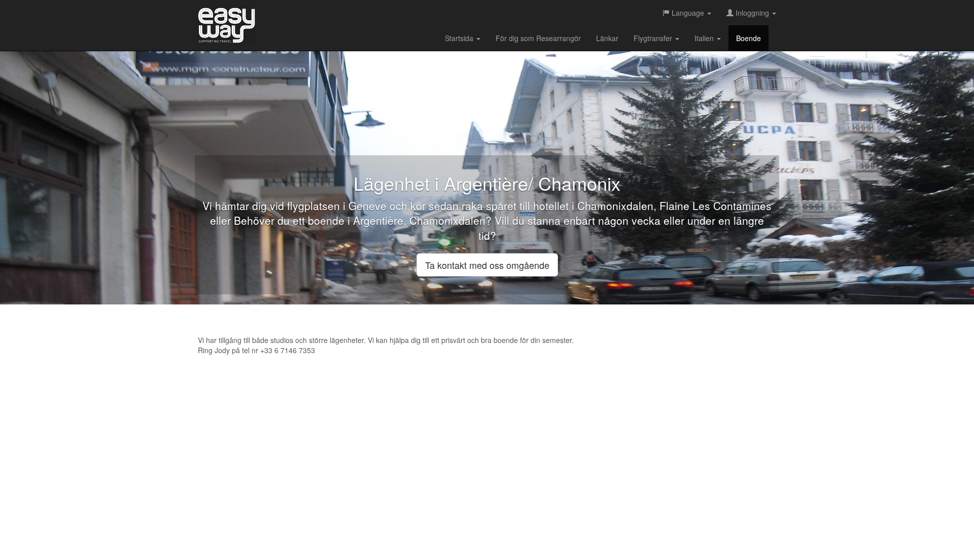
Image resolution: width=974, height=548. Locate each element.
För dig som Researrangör (538, 38)
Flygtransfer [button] (654, 38)
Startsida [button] (460, 38)
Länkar (607, 38)
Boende (748, 38)
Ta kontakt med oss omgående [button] (487, 264)
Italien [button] (705, 38)
